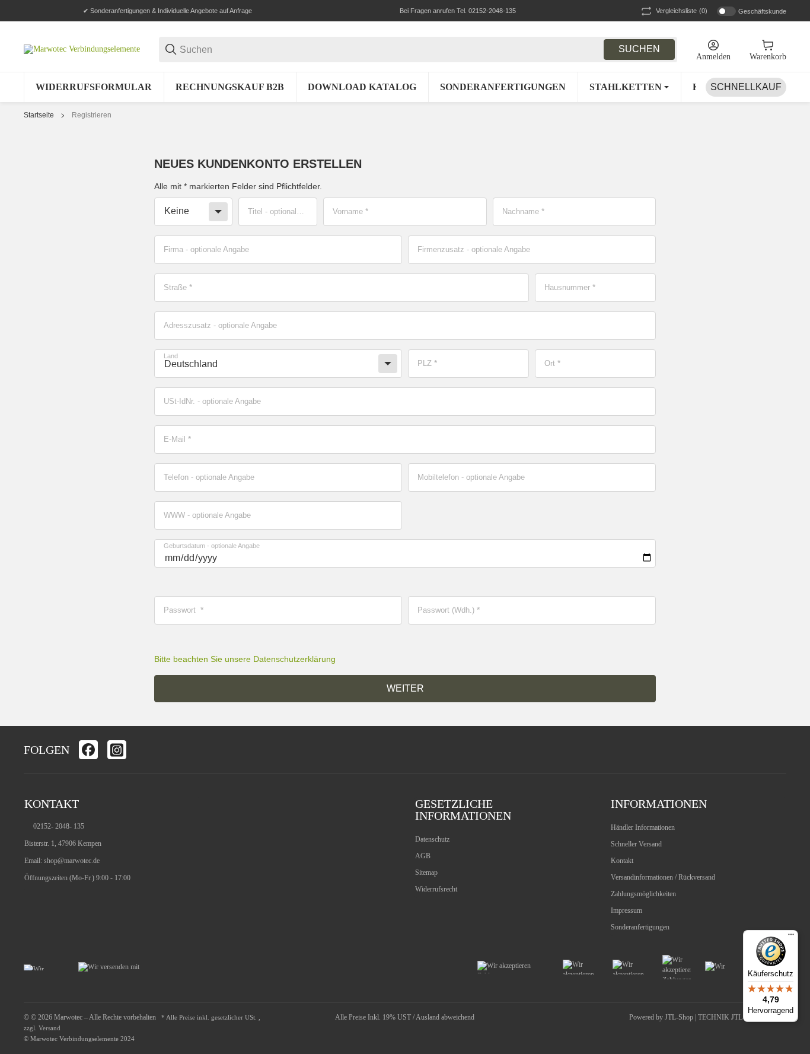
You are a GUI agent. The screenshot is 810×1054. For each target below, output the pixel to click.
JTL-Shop (680, 1017)
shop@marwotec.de (72, 860)
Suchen (639, 49)
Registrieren (91, 115)
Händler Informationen (643, 827)
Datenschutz (432, 839)
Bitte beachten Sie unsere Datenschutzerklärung (245, 659)
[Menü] (791, 937)
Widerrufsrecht (436, 889)
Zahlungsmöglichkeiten (643, 894)
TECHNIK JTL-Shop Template (742, 1017)
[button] (776, 749)
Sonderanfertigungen (640, 927)
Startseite (39, 115)
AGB (422, 856)
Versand (49, 1028)
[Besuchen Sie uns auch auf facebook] (88, 749)
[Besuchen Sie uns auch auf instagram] (116, 749)
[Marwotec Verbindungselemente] (82, 48)
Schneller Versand (636, 844)
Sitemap (426, 872)
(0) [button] (681, 10)
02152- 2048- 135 (58, 826)
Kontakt (622, 860)
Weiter (405, 688)
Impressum (626, 910)
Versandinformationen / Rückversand (663, 877)
